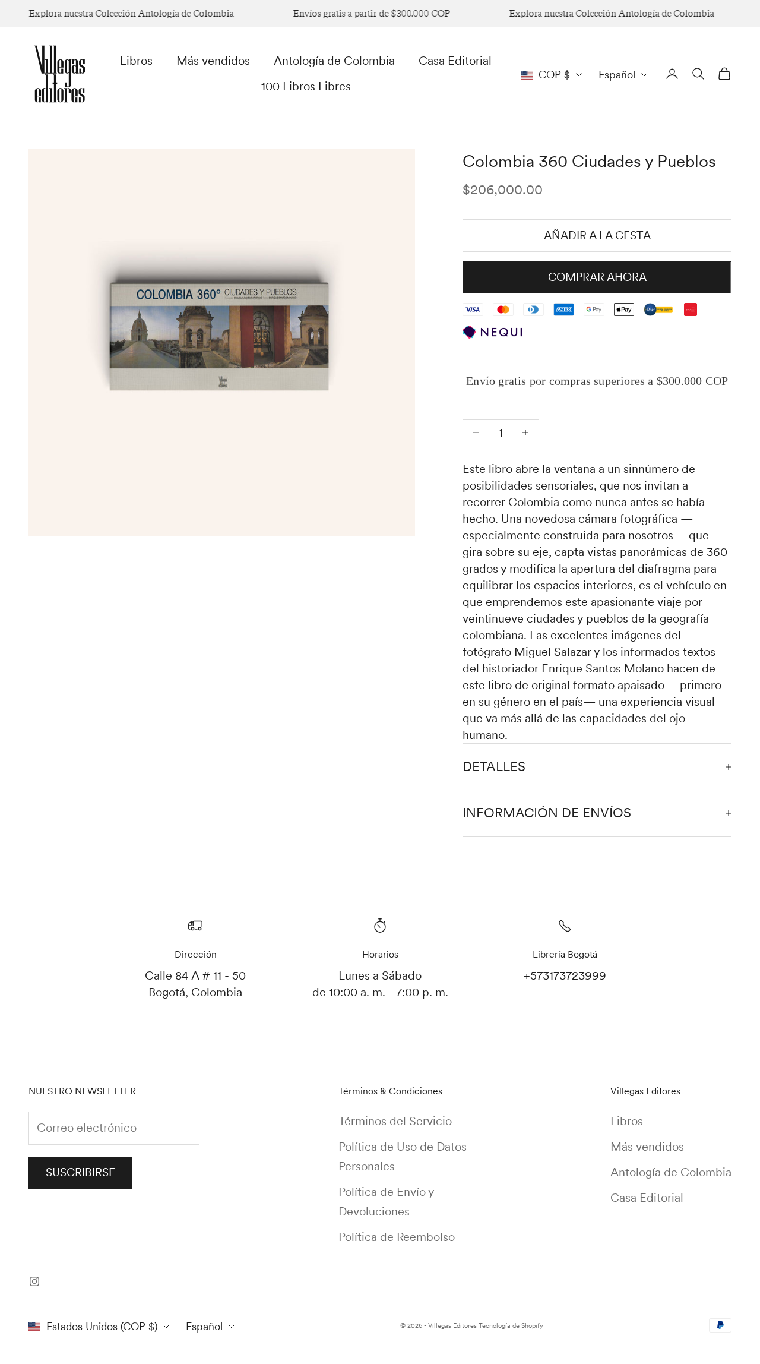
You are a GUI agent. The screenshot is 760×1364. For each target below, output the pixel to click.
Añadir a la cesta (597, 235)
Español (616, 74)
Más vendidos (213, 60)
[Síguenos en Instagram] (34, 1281)
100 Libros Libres (306, 86)
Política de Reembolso (396, 1237)
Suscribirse (80, 1172)
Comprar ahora (597, 277)
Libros (136, 60)
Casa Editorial (455, 60)
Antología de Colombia (334, 60)
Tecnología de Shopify (511, 1325)
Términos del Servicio (395, 1121)
